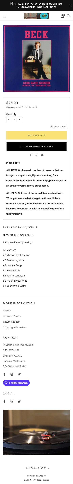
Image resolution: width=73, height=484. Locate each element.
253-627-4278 (11, 350)
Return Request (11, 321)
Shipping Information (14, 327)
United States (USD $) (34, 468)
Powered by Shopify (36, 476)
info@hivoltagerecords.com (18, 344)
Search (7, 310)
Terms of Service (12, 316)
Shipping (10, 107)
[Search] (68, 16)
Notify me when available (36, 146)
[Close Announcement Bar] (71, 6)
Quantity (11, 114)
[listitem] (36, 5)
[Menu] (4, 16)
